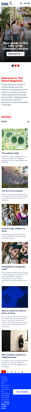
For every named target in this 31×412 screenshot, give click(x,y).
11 (22, 372)
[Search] (20, 3)
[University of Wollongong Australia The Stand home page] (7, 3)
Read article (14, 54)
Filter (4, 121)
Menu (26, 3)
